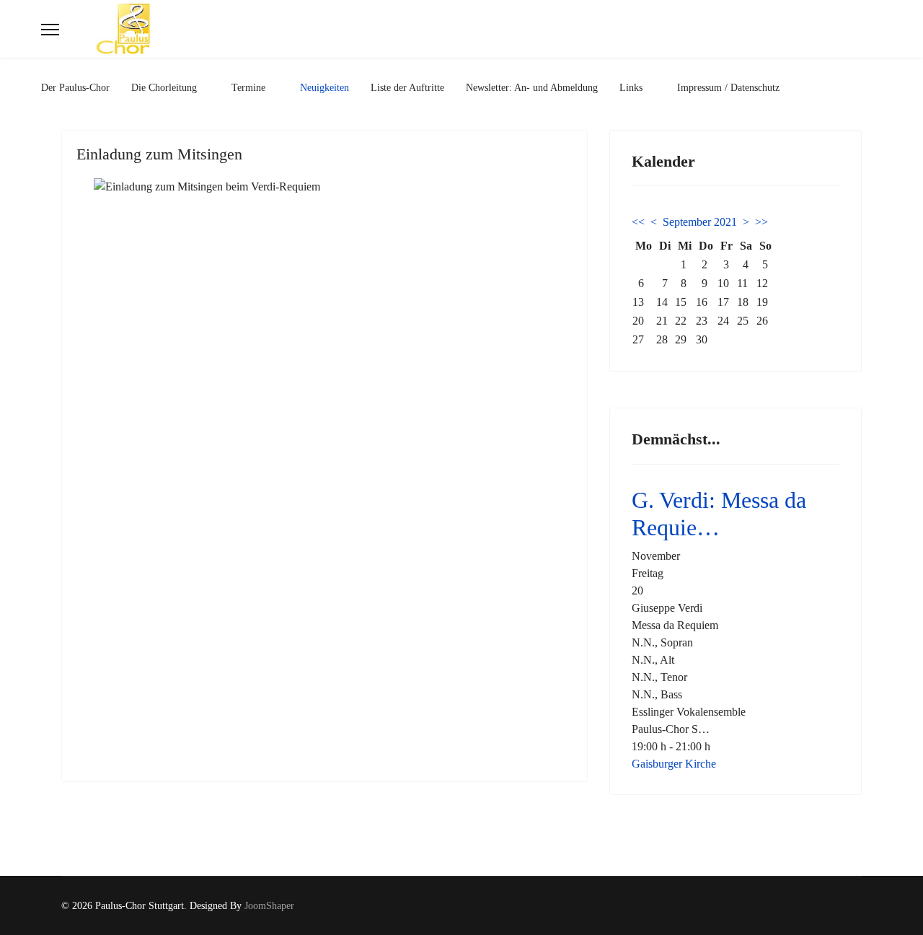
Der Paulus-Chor (75, 87)
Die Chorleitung (164, 87)
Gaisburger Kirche (674, 764)
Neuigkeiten (324, 87)
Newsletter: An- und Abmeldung (532, 87)
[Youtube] (858, 905)
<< (638, 222)
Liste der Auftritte (407, 87)
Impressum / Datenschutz (728, 87)
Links (630, 87)
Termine (248, 87)
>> (761, 222)
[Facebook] (835, 905)
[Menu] (50, 29)
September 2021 (700, 222)
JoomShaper (269, 905)
